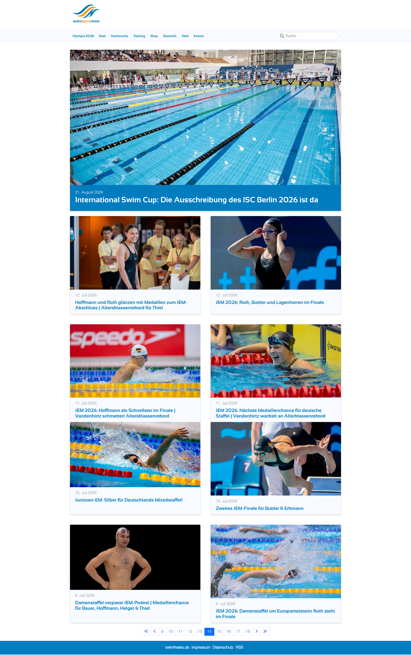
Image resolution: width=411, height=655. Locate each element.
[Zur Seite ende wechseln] (265, 632)
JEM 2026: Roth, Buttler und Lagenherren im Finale (270, 302)
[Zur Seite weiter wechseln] (257, 632)
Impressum (201, 647)
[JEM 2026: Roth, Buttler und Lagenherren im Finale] (276, 252)
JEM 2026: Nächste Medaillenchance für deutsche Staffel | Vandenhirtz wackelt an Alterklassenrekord (270, 413)
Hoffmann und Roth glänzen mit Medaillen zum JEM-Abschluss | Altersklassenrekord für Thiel (131, 305)
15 (219, 631)
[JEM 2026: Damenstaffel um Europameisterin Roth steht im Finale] (276, 561)
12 (190, 631)
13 (200, 631)
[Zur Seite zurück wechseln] (155, 632)
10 (171, 631)
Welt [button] (185, 36)
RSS (239, 647)
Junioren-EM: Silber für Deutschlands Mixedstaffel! (129, 500)
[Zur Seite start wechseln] (146, 632)
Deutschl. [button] (170, 36)
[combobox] (307, 36)
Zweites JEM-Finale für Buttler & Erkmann (260, 508)
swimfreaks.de (177, 647)
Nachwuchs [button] (119, 36)
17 (238, 631)
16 (228, 631)
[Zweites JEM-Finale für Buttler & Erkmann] (276, 458)
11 (180, 631)
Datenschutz (223, 647)
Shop (154, 36)
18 (248, 631)
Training (139, 36)
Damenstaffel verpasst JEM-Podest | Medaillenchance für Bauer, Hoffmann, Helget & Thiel (132, 605)
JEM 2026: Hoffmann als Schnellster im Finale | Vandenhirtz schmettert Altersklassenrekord (125, 413)
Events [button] (199, 36)
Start (102, 36)
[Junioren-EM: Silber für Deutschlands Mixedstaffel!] (135, 454)
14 (209, 631)
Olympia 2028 (83, 36)
